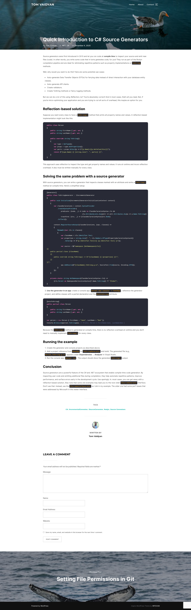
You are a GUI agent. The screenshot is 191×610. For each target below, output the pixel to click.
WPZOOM (156, 606)
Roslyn (106, 409)
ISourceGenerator (96, 409)
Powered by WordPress (39, 606)
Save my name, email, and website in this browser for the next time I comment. (74, 532)
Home (132, 5)
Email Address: (49, 509)
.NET (64, 45)
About (140, 5)
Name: (45, 498)
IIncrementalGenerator (78, 409)
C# (68, 45)
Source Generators (117, 409)
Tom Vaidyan (42, 4)
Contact (150, 5)
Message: (47, 472)
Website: (46, 521)
